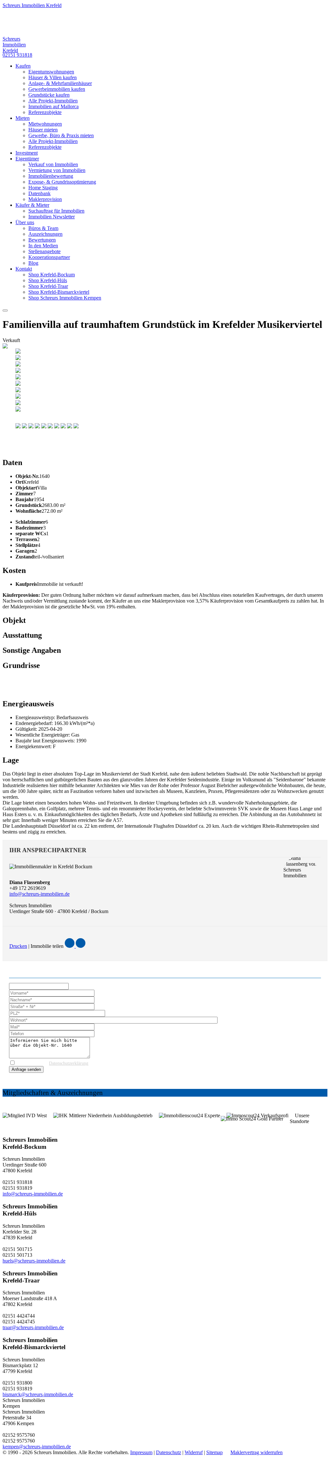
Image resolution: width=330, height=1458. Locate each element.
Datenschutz (168, 1452)
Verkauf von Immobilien (53, 164)
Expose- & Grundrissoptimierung (62, 182)
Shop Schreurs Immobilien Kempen (64, 297)
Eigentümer (27, 158)
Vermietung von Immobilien (56, 170)
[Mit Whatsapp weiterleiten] (80, 946)
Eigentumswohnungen (51, 71)
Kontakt (23, 269)
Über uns (24, 222)
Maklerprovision (45, 199)
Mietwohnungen (45, 124)
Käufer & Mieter (32, 205)
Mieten (22, 118)
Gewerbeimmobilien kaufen (56, 89)
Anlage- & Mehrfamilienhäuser (60, 83)
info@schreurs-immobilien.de (39, 894)
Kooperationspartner (49, 257)
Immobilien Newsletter (51, 216)
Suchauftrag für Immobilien (56, 211)
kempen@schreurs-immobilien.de (37, 1446)
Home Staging (43, 187)
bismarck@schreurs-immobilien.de (38, 1394)
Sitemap (214, 1452)
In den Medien (43, 245)
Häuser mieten (43, 129)
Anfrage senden (26, 1069)
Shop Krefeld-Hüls (47, 280)
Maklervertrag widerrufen (256, 1452)
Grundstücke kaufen (49, 95)
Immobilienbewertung (50, 176)
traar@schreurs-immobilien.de (33, 1327)
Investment (26, 153)
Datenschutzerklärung (68, 1063)
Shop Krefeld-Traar (48, 286)
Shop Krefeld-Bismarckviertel (58, 292)
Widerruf (194, 1452)
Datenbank (39, 193)
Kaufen (23, 66)
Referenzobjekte (45, 112)
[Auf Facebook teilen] (70, 946)
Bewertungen (42, 240)
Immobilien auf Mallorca (53, 106)
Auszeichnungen (45, 234)
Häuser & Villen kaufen (52, 77)
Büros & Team (43, 228)
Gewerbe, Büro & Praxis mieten (61, 135)
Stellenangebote (44, 251)
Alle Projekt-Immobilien (53, 100)
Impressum (141, 1452)
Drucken (18, 946)
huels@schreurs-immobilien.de (34, 1260)
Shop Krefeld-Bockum (51, 274)
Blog (33, 263)
